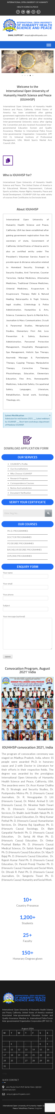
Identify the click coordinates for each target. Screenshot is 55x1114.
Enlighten (38, 1108)
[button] (5, 62)
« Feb (4, 1073)
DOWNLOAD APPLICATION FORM (26, 448)
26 (19, 1060)
